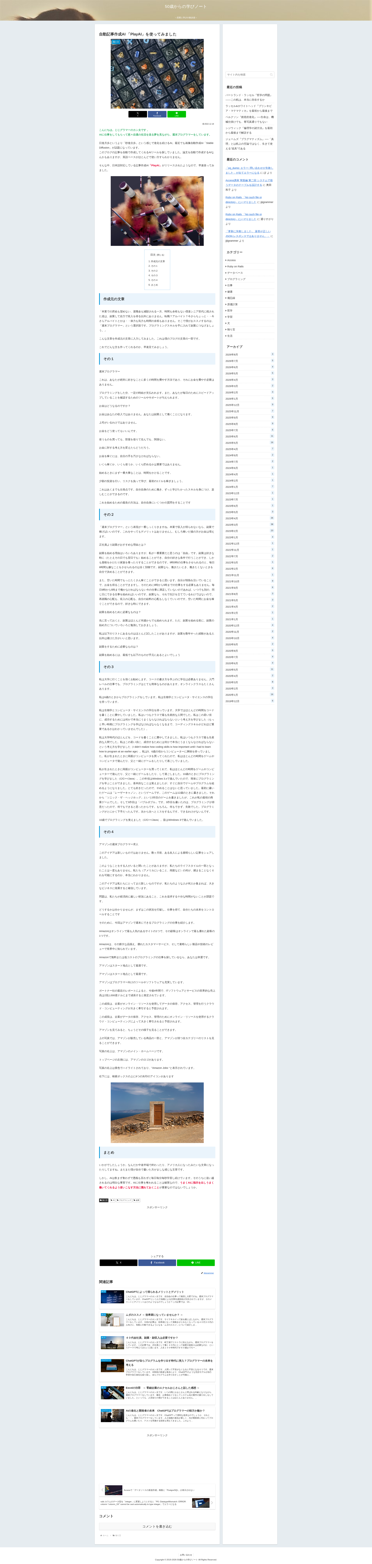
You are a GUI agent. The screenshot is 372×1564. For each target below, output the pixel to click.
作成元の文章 (158, 261)
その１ (154, 266)
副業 (137, 1200)
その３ (154, 275)
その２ (154, 270)
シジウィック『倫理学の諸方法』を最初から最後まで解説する (249, 130)
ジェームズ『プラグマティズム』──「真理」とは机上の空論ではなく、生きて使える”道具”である (250, 144)
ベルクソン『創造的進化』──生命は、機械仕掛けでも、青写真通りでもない (250, 119)
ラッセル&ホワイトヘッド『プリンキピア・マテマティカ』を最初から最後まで (249, 108)
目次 (153, 254)
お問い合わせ (186, 1555)
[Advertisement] (157, 1230)
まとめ (154, 284)
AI (114, 1200)
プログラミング (125, 1200)
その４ (154, 280)
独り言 (105, 1200)
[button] (271, 74)
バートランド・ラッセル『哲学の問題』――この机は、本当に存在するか (249, 97)
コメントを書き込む (157, 1526)
